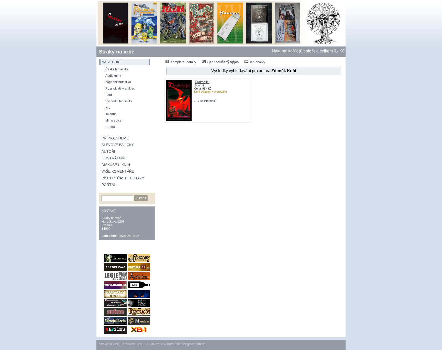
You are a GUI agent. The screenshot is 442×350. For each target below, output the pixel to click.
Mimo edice (113, 120)
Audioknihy (113, 76)
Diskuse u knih (116, 165)
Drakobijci (202, 82)
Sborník (200, 85)
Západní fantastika (118, 82)
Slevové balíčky (118, 145)
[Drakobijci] (178, 120)
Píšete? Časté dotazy (123, 178)
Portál (109, 185)
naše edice (112, 62)
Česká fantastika (116, 69)
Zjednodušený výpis (222, 62)
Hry (107, 108)
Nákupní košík (285, 51)
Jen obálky (256, 62)
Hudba (110, 127)
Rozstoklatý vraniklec (120, 88)
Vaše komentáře (118, 171)
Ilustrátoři (113, 158)
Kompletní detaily (182, 62)
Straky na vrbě (116, 51)
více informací (207, 100)
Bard (108, 95)
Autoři (108, 151)
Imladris (110, 114)
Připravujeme (115, 138)
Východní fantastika (118, 101)
